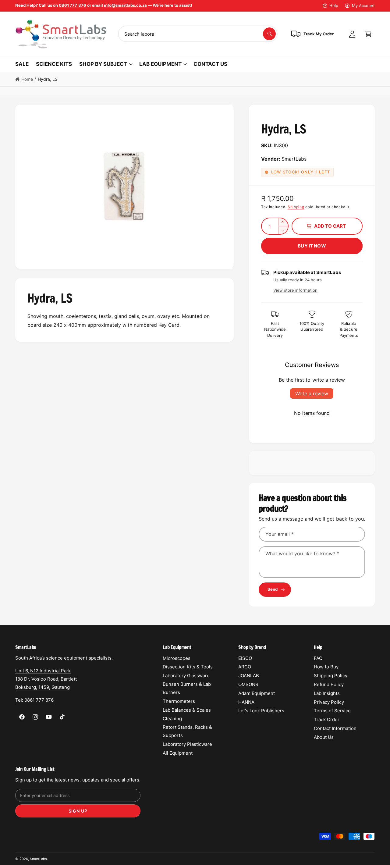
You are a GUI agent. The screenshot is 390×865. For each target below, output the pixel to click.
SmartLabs (38, 859)
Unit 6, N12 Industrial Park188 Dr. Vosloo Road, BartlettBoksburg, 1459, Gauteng (46, 679)
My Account (363, 5)
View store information (295, 290)
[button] (368, 34)
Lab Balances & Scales (187, 710)
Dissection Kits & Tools (188, 667)
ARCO (244, 667)
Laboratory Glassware (186, 675)
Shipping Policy (330, 675)
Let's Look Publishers (261, 711)
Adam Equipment (256, 693)
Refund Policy (329, 684)
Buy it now (312, 246)
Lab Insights (327, 693)
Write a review (311, 393)
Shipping (296, 207)
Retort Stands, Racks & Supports (187, 731)
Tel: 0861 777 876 (34, 700)
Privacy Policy (329, 702)
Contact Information (335, 728)
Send (273, 589)
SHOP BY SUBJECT (103, 64)
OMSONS (248, 684)
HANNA (246, 702)
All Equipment (178, 753)
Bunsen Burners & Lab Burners (187, 688)
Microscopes (176, 658)
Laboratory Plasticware (187, 744)
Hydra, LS (48, 79)
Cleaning (172, 718)
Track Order (326, 719)
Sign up (78, 810)
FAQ (318, 658)
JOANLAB (248, 675)
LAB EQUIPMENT (160, 64)
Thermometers (179, 701)
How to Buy (326, 667)
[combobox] (197, 34)
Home (27, 79)
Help (333, 5)
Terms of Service (332, 711)
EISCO (245, 658)
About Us (324, 737)
